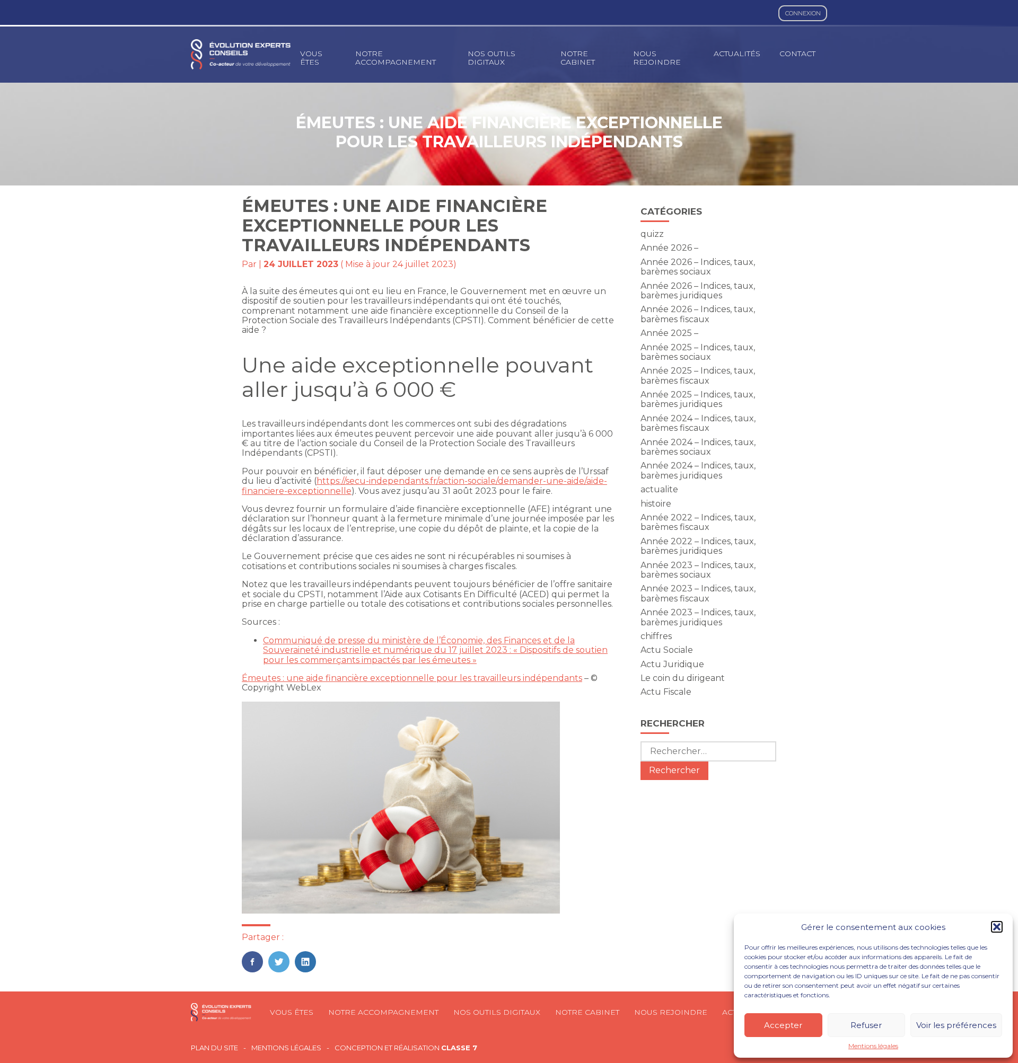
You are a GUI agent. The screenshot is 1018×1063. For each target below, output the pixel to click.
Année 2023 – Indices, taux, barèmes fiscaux (698, 593)
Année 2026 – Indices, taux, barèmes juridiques (697, 290)
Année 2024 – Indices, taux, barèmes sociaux (698, 447)
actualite (659, 489)
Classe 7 (459, 1047)
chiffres (656, 636)
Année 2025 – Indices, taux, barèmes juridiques (697, 399)
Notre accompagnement (395, 58)
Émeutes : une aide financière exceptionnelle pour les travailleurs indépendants (412, 678)
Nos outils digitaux (491, 58)
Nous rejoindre (657, 58)
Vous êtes (311, 58)
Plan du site (214, 1048)
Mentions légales (873, 1046)
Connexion (803, 13)
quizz (652, 234)
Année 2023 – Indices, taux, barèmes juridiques (698, 617)
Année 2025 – (669, 333)
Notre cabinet (577, 58)
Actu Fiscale (665, 692)
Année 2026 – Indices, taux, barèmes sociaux (697, 267)
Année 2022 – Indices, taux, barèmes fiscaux (698, 522)
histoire (655, 504)
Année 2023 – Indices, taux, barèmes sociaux (698, 570)
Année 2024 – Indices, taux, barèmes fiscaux (698, 423)
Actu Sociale (666, 650)
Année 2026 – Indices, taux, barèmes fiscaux (697, 314)
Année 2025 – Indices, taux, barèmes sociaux (697, 352)
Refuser (866, 1025)
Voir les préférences (956, 1025)
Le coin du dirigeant (682, 678)
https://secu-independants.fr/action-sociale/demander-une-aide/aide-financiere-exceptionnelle (424, 485)
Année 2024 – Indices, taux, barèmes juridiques (698, 470)
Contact (797, 53)
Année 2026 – (669, 248)
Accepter (783, 1025)
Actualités (737, 53)
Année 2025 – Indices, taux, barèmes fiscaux (697, 375)
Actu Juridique (672, 664)
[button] (996, 927)
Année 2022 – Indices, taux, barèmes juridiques (698, 546)
